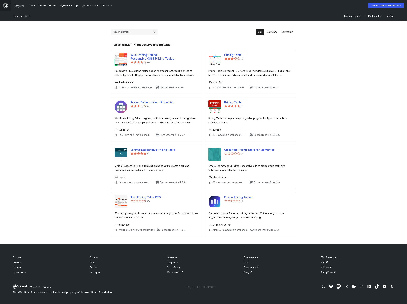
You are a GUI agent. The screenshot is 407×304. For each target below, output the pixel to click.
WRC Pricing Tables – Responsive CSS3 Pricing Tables (152, 56)
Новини (17, 262)
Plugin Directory (21, 16)
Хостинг (17, 267)
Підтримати (251, 267)
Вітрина (94, 257)
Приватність (19, 272)
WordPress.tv (175, 272)
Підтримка (172, 262)
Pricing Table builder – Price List (152, 102)
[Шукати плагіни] (154, 32)
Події (246, 262)
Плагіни (94, 267)
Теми (92, 262)
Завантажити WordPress (386, 5)
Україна (47, 287)
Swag (248, 272)
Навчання (172, 257)
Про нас (17, 257)
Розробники (173, 267)
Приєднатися (251, 257)
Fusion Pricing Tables (238, 197)
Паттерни (95, 272)
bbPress (326, 267)
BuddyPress (328, 272)
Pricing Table (233, 55)
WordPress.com (330, 257)
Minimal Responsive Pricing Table (153, 149)
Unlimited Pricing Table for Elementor (249, 149)
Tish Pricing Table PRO (146, 197)
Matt (324, 262)
